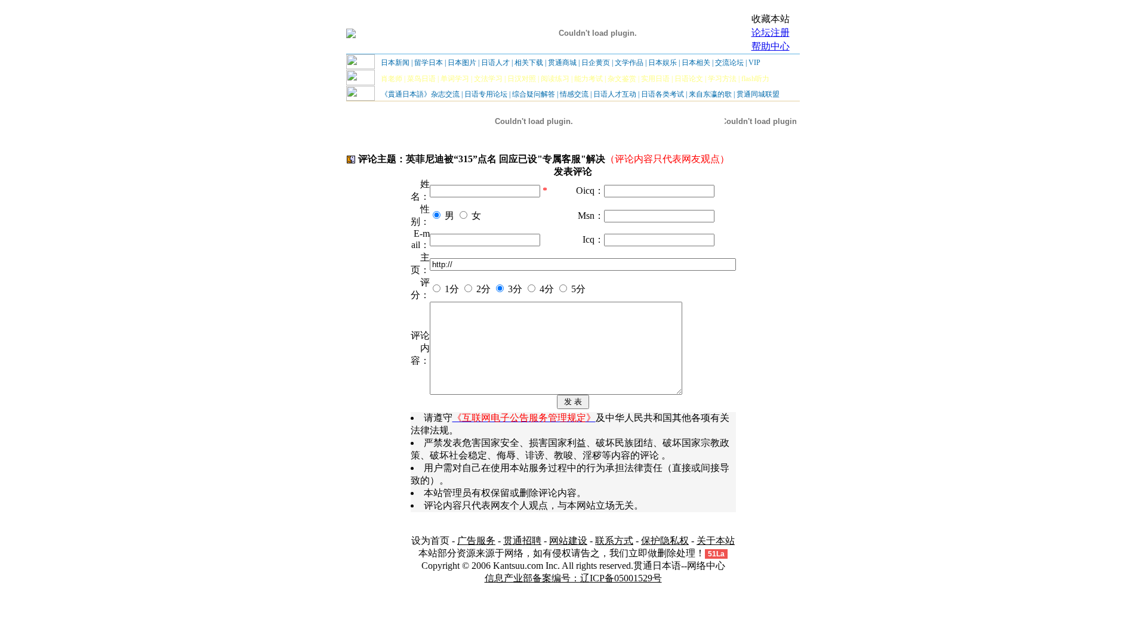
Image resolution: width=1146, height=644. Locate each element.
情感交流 (574, 94)
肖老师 (391, 79)
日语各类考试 (662, 94)
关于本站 (716, 540)
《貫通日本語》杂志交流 (420, 94)
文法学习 (488, 79)
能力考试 (588, 79)
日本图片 (462, 62)
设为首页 (430, 540)
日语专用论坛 (485, 94)
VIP (754, 62)
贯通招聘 (522, 540)
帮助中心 (770, 46)
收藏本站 (770, 19)
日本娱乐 (662, 62)
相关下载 (529, 62)
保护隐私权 (665, 540)
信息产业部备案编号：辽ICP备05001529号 (573, 578)
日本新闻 (395, 62)
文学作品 (629, 62)
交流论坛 (729, 62)
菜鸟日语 (421, 79)
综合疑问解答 (533, 94)
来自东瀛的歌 (710, 94)
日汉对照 (521, 79)
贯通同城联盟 (758, 94)
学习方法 (722, 79)
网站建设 (568, 540)
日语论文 (688, 79)
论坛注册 (770, 32)
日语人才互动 (614, 94)
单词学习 (454, 79)
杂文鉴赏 (622, 79)
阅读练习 (555, 79)
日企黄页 (595, 62)
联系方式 (614, 540)
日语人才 (495, 62)
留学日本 (428, 62)
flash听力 (755, 79)
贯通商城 (562, 62)
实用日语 (655, 79)
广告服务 (476, 540)
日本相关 (696, 62)
